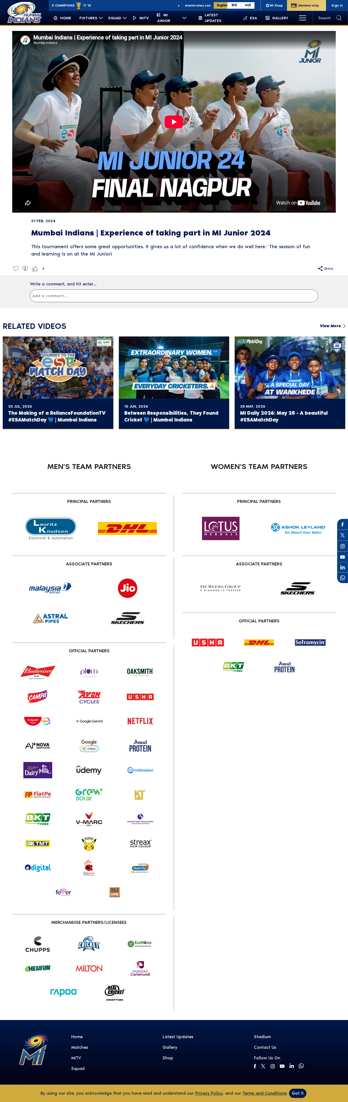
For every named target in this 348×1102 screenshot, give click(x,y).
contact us (265, 1047)
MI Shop (276, 5)
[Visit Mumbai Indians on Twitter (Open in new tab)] (342, 535)
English (222, 5)
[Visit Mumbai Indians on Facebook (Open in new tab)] (342, 524)
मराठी (248, 5)
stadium (262, 1036)
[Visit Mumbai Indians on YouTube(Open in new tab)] (342, 557)
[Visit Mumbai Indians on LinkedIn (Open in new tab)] (342, 567)
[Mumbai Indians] (24, 12)
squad (78, 1068)
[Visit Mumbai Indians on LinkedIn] (291, 1065)
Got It (298, 1093)
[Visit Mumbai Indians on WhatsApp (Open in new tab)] (342, 577)
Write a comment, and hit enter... (63, 283)
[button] (15, 268)
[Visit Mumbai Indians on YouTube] (282, 1066)
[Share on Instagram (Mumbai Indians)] (272, 1066)
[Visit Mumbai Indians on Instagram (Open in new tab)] (342, 546)
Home (77, 1036)
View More (330, 326)
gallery (170, 1047)
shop (168, 1057)
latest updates (178, 1036)
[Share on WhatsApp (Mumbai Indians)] (301, 1066)
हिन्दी (234, 5)
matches (79, 1047)
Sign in (337, 5)
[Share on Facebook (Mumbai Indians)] (255, 1066)
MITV (76, 1057)
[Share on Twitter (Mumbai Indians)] (263, 1066)
